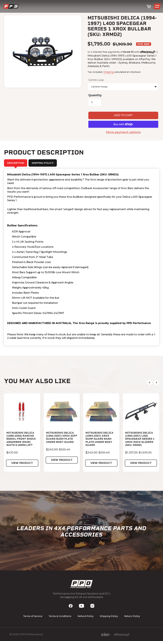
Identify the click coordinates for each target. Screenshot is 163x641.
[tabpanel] (81, 257)
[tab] (42, 163)
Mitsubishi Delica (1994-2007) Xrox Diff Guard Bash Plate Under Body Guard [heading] (61, 437)
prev (149, 382)
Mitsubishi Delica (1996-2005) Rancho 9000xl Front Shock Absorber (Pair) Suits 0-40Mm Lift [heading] (21, 439)
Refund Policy (86, 616)
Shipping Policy (109, 616)
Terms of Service (32, 616)
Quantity (95, 95)
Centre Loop (96, 79)
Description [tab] (15, 162)
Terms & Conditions (60, 616)
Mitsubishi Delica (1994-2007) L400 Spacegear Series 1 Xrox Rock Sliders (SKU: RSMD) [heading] (139, 439)
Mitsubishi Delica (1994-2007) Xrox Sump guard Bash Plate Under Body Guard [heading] (99, 439)
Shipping (108, 72)
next (156, 382)
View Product (22, 463)
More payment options (123, 132)
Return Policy (132, 616)
